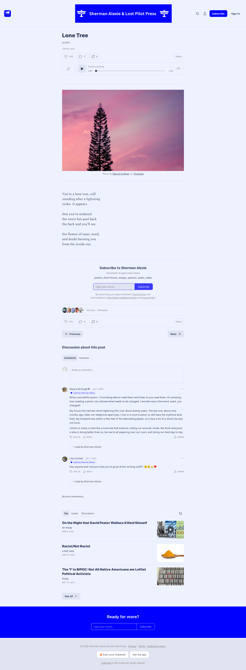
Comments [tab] (70, 357)
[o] (170, 529)
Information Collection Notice (122, 297)
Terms (141, 646)
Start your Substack (114, 654)
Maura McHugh (78, 389)
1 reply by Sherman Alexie (87, 446)
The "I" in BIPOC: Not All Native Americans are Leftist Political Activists (104, 572)
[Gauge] (178, 68)
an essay (67, 527)
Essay (65, 578)
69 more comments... (73, 496)
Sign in (235, 13)
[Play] (82, 69)
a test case (68, 551)
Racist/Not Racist (76, 546)
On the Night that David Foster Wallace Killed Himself (104, 523)
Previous (74, 334)
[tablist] (76, 358)
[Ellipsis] (182, 388)
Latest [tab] (74, 513)
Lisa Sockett (76, 458)
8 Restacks (102, 310)
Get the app (139, 654)
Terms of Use (139, 294)
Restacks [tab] (84, 357)
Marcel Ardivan (121, 174)
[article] (123, 529)
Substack (106, 662)
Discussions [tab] (87, 513)
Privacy (132, 646)
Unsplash (139, 174)
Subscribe (218, 13)
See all (69, 596)
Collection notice (156, 646)
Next (173, 334)
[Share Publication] (204, 13)
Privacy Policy (148, 297)
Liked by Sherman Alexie (84, 393)
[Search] (197, 13)
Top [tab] (66, 513)
